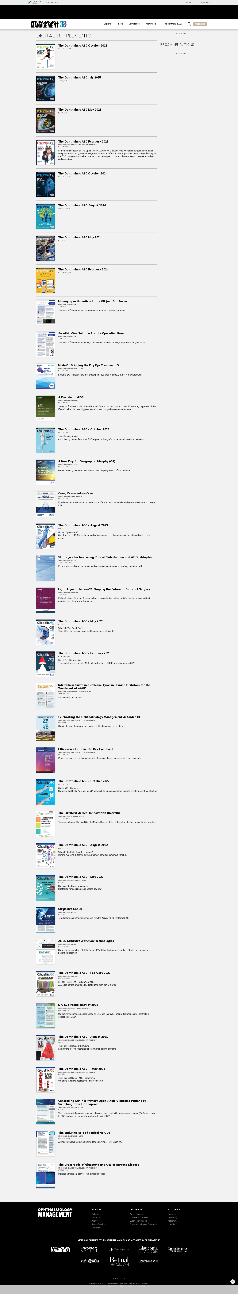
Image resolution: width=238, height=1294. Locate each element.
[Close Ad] (232, 1281)
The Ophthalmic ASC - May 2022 (80, 877)
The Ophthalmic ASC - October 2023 (83, 429)
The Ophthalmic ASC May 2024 (79, 237)
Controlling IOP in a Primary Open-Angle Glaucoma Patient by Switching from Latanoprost (102, 1102)
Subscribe (200, 24)
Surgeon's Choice (70, 909)
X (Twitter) (172, 1217)
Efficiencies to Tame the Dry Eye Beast (85, 749)
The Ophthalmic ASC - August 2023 (83, 525)
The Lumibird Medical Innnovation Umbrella (89, 813)
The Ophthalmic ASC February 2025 (83, 141)
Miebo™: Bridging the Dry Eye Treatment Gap (90, 365)
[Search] (189, 24)
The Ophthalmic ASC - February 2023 (84, 653)
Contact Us (97, 1228)
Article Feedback (99, 1224)
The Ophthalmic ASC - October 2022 (83, 781)
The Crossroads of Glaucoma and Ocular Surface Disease (98, 1164)
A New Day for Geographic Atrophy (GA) (86, 461)
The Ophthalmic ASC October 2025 (82, 45)
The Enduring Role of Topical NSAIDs (84, 1132)
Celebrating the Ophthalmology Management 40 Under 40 (99, 717)
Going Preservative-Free (75, 493)
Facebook (172, 1214)
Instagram (172, 1221)
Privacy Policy (119, 1278)
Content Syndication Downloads (144, 1224)
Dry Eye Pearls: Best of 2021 (78, 1004)
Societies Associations (139, 1217)
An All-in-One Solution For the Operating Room (91, 333)
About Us (96, 1217)
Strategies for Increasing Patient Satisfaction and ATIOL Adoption (105, 557)
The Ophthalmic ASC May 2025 (79, 109)
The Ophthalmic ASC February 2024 (83, 269)
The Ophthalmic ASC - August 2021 (83, 1036)
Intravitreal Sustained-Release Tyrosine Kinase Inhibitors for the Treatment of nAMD (104, 686)
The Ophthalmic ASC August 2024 (82, 205)
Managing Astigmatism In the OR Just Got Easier (92, 301)
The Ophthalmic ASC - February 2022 (84, 973)
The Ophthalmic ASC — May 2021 (81, 1069)
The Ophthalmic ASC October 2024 (82, 173)
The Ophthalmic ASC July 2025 (79, 77)
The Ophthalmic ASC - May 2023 (80, 621)
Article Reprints (136, 1214)
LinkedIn (171, 1224)
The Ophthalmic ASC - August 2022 (83, 845)
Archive (95, 1221)
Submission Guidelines (139, 1221)
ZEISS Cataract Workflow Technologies (86, 941)
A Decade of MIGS (70, 397)
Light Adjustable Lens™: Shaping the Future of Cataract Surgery (104, 589)
